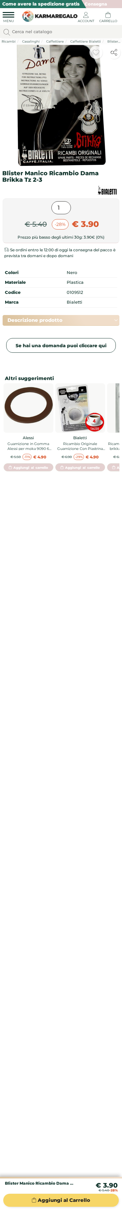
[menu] (8, 18)
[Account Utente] (86, 18)
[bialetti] (107, 190)
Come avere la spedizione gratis (41, 4)
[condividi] (113, 52)
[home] (48, 15)
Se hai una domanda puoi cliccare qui (61, 346)
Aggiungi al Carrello (64, 1200)
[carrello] (108, 18)
